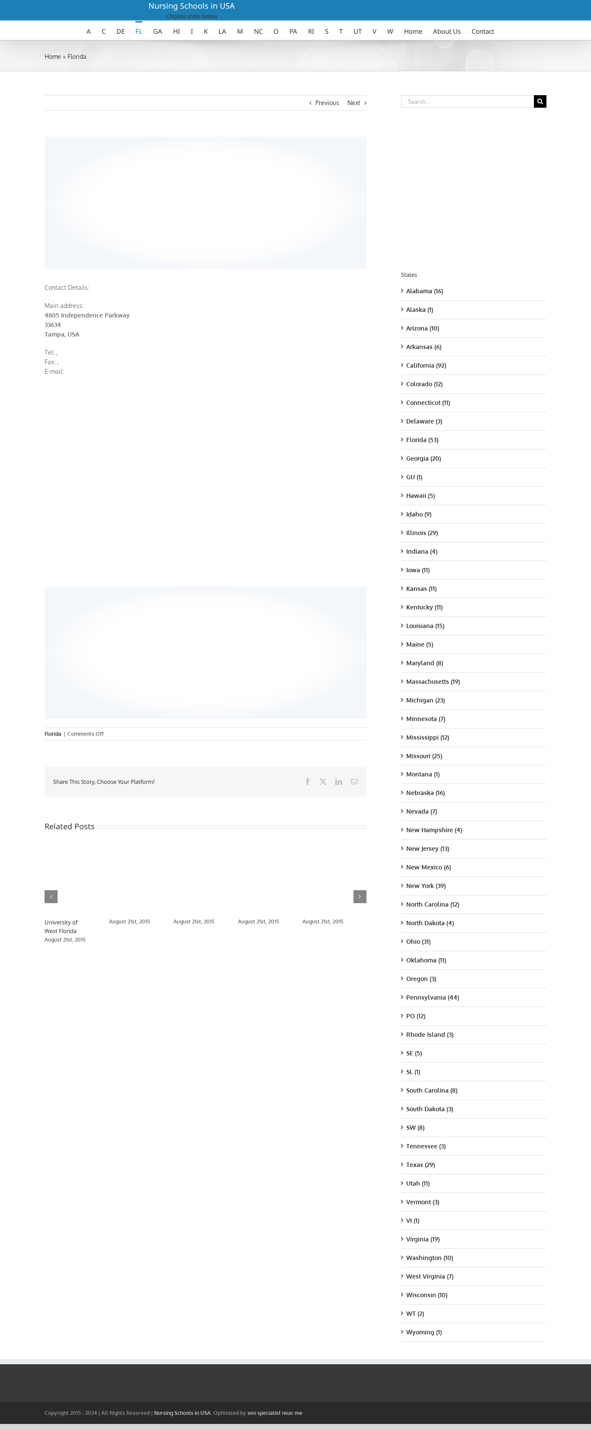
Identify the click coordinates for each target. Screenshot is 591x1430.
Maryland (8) (424, 663)
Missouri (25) (424, 756)
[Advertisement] (205, 201)
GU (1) (414, 477)
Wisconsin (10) (426, 1295)
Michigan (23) (425, 700)
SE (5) (414, 1053)
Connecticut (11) (428, 402)
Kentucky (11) (424, 607)
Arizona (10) (422, 328)
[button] (51, 896)
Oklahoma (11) (426, 960)
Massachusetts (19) (433, 681)
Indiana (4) (421, 551)
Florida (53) (422, 439)
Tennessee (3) (426, 1146)
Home (53, 56)
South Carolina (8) (431, 1090)
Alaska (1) (419, 309)
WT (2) (415, 1313)
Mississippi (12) (427, 737)
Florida (77, 56)
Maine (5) (419, 644)
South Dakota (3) (429, 1109)
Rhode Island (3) (429, 1034)
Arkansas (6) (423, 346)
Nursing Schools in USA (191, 5)
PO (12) (415, 1016)
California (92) (426, 365)
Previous (327, 102)
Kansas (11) (421, 588)
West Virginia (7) (429, 1276)
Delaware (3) (424, 421)
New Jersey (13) (427, 848)
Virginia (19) (423, 1239)
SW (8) (415, 1127)
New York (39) (426, 885)
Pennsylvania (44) (432, 997)
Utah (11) (418, 1183)
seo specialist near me (274, 1413)
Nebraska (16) (425, 792)
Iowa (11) (418, 570)
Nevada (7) (421, 811)
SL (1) (413, 1071)
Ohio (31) (418, 941)
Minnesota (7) (425, 718)
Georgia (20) (423, 458)
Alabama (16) (424, 291)
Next (353, 102)
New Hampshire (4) (434, 830)
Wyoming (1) (424, 1332)
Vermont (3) (422, 1202)
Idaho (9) (418, 514)
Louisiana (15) (425, 625)
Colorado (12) (424, 384)
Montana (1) (423, 774)
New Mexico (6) (428, 867)
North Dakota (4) (430, 923)
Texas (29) (420, 1164)
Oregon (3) (421, 978)
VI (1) (412, 1220)
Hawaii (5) (420, 495)
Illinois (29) (422, 532)
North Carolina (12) (432, 904)
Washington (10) (429, 1257)
